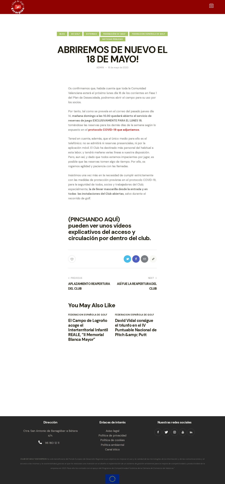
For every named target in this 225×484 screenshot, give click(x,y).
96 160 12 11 (52, 443)
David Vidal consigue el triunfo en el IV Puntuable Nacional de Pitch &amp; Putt (135, 327)
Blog (62, 34)
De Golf (75, 34)
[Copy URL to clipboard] (153, 259)
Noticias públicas (112, 39)
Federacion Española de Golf (148, 34)
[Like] (72, 259)
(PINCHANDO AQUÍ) (94, 219)
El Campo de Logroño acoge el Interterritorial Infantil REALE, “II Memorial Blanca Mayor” (88, 330)
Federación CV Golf (114, 34)
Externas (91, 34)
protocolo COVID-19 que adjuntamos (113, 129)
